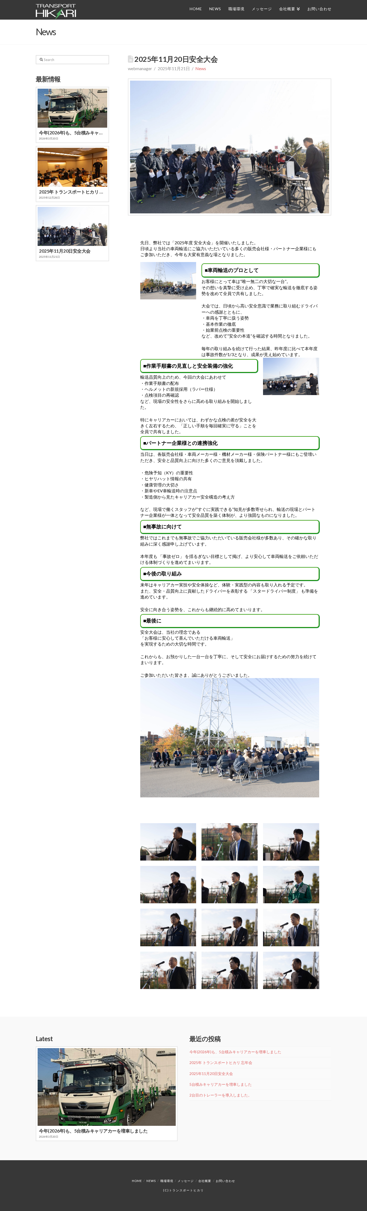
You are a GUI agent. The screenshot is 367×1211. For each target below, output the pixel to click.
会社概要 (204, 1181)
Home (137, 1181)
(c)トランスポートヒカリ (183, 1190)
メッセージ (186, 1181)
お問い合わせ (225, 1181)
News (200, 68)
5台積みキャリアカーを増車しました (220, 1084)
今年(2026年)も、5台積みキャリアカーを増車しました (235, 1051)
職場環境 (166, 1181)
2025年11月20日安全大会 (211, 1073)
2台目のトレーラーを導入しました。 (220, 1095)
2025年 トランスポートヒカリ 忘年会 (220, 1062)
